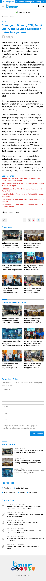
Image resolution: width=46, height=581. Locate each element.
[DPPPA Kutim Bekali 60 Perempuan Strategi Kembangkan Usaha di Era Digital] (34, 235)
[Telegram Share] (38, 220)
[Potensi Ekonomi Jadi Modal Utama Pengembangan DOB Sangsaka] (12, 280)
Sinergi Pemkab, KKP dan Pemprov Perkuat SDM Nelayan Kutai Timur (23, 195)
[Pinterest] (21, 569)
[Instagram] (25, 569)
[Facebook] (13, 569)
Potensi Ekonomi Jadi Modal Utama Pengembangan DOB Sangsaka (23, 200)
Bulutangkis (33, 492)
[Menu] (3, 6)
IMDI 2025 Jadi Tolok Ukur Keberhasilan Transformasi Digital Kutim (22, 190)
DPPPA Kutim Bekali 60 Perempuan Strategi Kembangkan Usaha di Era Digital (23, 185)
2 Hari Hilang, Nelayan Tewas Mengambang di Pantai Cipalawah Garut (24, 531)
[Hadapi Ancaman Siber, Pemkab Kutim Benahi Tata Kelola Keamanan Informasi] (12, 235)
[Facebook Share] (24, 220)
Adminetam (9, 36)
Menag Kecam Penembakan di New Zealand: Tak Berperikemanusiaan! (25, 515)
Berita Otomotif (9, 492)
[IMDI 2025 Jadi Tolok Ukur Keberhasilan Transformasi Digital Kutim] (12, 257)
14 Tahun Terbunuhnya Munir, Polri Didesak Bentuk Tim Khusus (25, 539)
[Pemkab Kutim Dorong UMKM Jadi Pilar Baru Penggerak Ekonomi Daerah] (34, 280)
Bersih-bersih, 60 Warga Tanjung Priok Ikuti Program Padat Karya (23, 523)
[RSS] (33, 569)
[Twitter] (17, 569)
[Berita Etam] (12, 6)
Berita (4, 22)
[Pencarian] (43, 6)
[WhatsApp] (29, 569)
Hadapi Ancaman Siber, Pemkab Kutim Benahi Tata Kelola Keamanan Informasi (21, 179)
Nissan (22, 492)
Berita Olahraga (22, 488)
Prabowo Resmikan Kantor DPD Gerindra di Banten (23, 547)
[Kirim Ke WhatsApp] (42, 220)
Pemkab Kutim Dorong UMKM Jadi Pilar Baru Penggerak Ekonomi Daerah (23, 206)
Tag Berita (8, 488)
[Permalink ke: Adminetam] (3, 37)
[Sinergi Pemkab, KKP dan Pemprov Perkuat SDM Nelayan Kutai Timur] (34, 257)
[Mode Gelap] (39, 6)
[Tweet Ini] (29, 220)
